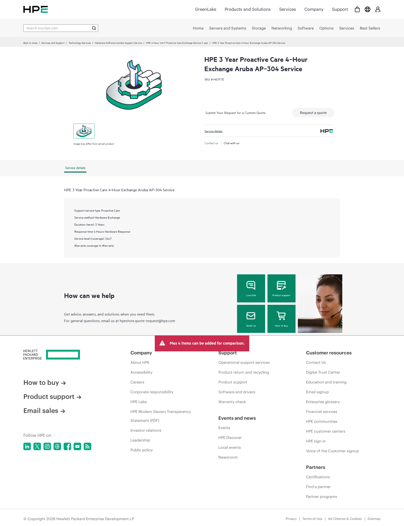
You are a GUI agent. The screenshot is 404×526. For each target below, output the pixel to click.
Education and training (326, 382)
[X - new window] (37, 446)
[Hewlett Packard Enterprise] (35, 9)
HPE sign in (316, 441)
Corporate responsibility (151, 392)
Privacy (291, 519)
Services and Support (53, 42)
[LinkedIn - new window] (27, 446)
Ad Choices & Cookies (345, 519)
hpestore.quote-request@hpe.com (147, 320)
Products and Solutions (248, 9)
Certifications (318, 477)
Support (340, 9)
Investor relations (145, 430)
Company (314, 9)
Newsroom (228, 457)
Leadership (140, 440)
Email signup (317, 392)
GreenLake (205, 9)
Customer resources (329, 353)
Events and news (237, 418)
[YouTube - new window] (77, 446)
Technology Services (80, 42)
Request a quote (313, 112)
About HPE (139, 362)
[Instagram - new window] (47, 446)
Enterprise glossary (323, 401)
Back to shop (30, 42)
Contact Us (316, 362)
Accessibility (141, 372)
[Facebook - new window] (67, 446)
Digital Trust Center (323, 372)
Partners (315, 467)
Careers (137, 382)
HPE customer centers (325, 431)
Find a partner (318, 486)
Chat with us (231, 143)
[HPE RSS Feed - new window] (87, 446)
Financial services (321, 411)
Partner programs (321, 496)
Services (287, 9)
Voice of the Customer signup (332, 451)
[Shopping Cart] (357, 9)
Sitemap (374, 519)
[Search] (94, 28)
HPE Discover (230, 437)
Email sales (40, 410)
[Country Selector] (367, 9)
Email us (251, 325)
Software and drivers (236, 392)
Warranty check (232, 401)
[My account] (378, 9)
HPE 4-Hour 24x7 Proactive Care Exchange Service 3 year (177, 42)
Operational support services (244, 362)
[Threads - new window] (57, 446)
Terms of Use (312, 519)
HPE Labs (138, 401)
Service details (214, 131)
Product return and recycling (243, 372)
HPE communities (321, 421)
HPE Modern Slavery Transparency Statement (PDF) (160, 416)
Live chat (251, 295)
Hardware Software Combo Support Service (118, 42)
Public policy (141, 450)
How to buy (281, 325)
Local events (229, 447)
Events (224, 427)
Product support (281, 295)
